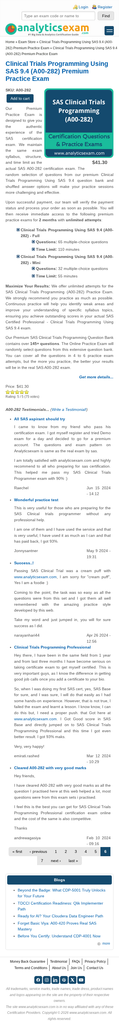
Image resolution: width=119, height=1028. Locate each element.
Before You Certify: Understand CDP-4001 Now (59, 936)
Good (17, 392)
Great (22, 392)
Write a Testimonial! (69, 409)
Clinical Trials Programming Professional (52, 647)
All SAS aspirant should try (39, 419)
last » (73, 860)
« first (17, 851)
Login (83, 7)
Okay (12, 392)
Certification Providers (23, 1013)
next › (56, 860)
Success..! (24, 563)
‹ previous (38, 851)
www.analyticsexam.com (35, 577)
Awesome (26, 392)
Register (105, 7)
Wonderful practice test (36, 500)
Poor (8, 392)
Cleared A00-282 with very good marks (50, 768)
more (106, 943)
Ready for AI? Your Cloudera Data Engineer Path (60, 916)
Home (10, 42)
